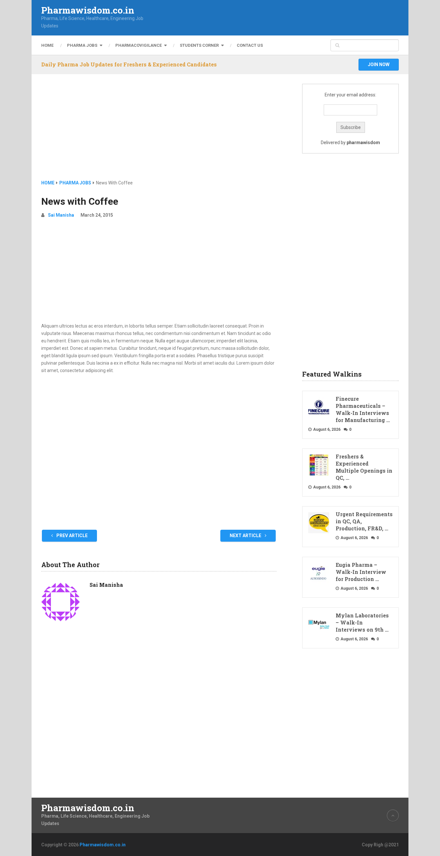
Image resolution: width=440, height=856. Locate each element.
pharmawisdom (363, 142)
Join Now (378, 64)
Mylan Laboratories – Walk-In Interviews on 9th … (362, 622)
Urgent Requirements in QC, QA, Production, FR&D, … (364, 521)
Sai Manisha (61, 215)
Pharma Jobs (82, 45)
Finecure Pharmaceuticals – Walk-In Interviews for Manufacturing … (363, 409)
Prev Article (71, 535)
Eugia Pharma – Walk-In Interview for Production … (361, 571)
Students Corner (199, 45)
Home (47, 45)
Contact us (250, 45)
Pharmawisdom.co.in (87, 10)
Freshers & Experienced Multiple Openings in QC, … (364, 467)
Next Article (246, 535)
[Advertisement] (158, 131)
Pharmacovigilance (138, 45)
